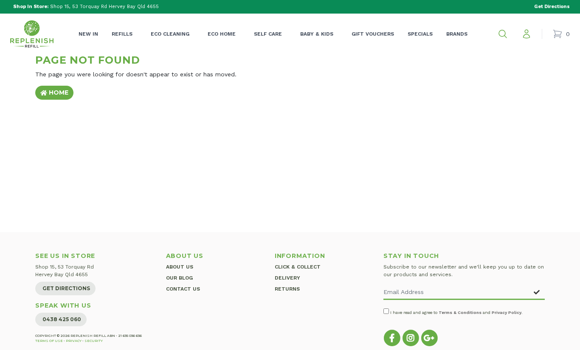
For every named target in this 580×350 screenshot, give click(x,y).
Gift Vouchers (373, 34)
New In (88, 34)
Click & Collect (298, 267)
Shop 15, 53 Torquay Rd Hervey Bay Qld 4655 (86, 6)
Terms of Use (49, 341)
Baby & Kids (316, 34)
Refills (122, 34)
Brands (456, 34)
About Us (179, 267)
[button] (502, 33)
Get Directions (66, 288)
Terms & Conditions (460, 312)
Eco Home (222, 34)
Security (93, 341)
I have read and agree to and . (456, 312)
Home (57, 92)
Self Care (268, 34)
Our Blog (179, 278)
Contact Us (183, 289)
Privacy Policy (506, 312)
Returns (287, 289)
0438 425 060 (61, 319)
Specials (420, 34)
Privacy (74, 341)
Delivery (287, 278)
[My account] (526, 33)
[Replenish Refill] (31, 34)
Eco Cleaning (170, 34)
